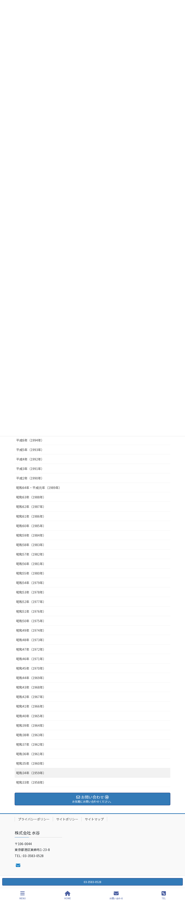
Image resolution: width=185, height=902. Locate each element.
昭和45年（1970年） (31, 668)
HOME (67, 898)
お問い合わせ (116, 898)
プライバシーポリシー (34, 819)
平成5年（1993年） (30, 449)
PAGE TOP (178, 881)
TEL (164, 898)
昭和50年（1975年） (31, 621)
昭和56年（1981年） (31, 563)
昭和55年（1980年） (31, 573)
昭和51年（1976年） (31, 611)
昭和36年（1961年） (31, 754)
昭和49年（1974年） (31, 630)
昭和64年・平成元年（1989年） (39, 487)
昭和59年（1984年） (31, 535)
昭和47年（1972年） (31, 649)
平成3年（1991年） (30, 468)
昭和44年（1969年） (31, 677)
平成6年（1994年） (30, 440)
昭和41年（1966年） (31, 706)
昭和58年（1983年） (31, 544)
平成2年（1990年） (30, 478)
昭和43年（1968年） (31, 687)
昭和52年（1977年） (31, 601)
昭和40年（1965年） (31, 716)
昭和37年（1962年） (31, 744)
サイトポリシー (67, 819)
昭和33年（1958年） (31, 782)
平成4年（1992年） (30, 459)
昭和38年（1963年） (31, 735)
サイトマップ (94, 819)
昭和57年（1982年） (31, 554)
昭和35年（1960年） (31, 763)
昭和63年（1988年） (31, 497)
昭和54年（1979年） (31, 582)
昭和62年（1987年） (31, 506)
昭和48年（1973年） (31, 640)
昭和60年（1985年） (31, 525)
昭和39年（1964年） (31, 725)
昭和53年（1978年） (31, 592)
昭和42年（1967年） (31, 696)
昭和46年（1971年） (31, 659)
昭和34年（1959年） (31, 773)
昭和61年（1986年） (31, 516)
